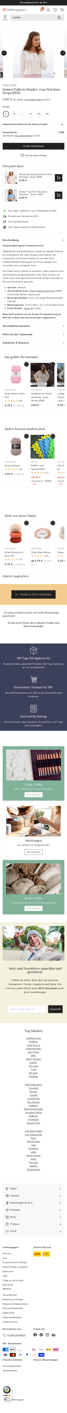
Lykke (33, 1152)
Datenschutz (9, 1313)
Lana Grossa (33, 1045)
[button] (16, 401)
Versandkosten (10, 1295)
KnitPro (33, 1062)
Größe (6, 106)
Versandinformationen (16, 326)
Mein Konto (8, 1285)
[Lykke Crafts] (33, 765)
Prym (33, 1138)
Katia (33, 1158)
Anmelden (55, 1009)
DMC (33, 1055)
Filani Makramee (33, 1084)
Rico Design (33, 1102)
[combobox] (37, 17)
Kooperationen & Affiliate (15, 1262)
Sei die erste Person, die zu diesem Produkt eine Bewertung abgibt (33, 624)
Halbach (33, 1105)
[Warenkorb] (62, 9)
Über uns (7, 1253)
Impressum (8, 1271)
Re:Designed (33, 1169)
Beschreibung (11, 240)
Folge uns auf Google (13, 1280)
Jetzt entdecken (33, 794)
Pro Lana (33, 1066)
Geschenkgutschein (12, 1366)
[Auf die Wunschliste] (26, 364)
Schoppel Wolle (33, 1112)
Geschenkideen (10, 1370)
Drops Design (10, 84)
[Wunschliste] (55, 9)
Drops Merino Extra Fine (41, 290)
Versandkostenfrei (33, 99)
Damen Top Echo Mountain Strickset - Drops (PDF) (33, 193)
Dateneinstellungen (12, 1317)
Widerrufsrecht (10, 1322)
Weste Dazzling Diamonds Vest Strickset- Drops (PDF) (35, 175)
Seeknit (33, 1165)
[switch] (7, 1399)
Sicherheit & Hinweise (16, 342)
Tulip (33, 1069)
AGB (5, 1276)
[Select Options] (58, 178)
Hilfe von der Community (18, 334)
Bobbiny (33, 1041)
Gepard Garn (33, 1123)
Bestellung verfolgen (13, 1299)
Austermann (33, 1098)
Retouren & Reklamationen (15, 1304)
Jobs (5, 1258)
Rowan (33, 1091)
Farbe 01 (28, 308)
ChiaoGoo (34, 1148)
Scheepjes (33, 1119)
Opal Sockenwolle (33, 1109)
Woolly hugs (33, 1141)
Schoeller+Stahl (33, 1131)
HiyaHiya (33, 1076)
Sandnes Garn (33, 1038)
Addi (33, 1145)
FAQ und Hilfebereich (13, 1308)
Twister (33, 1095)
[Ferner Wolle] (33, 878)
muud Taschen (33, 1059)
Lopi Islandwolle (33, 1134)
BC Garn (33, 1073)
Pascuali (33, 1162)
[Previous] (4, 53)
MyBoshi (33, 1116)
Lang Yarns (33, 1052)
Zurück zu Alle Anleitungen (36, 594)
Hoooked (33, 1088)
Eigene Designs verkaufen (15, 1267)
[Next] (62, 53)
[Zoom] (54, 73)
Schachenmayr (33, 1048)
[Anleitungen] (33, 821)
